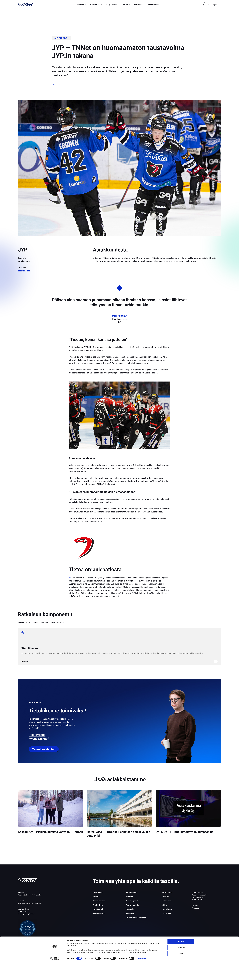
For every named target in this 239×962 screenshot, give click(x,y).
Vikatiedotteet (197, 900)
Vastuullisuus (167, 909)
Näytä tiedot (142, 958)
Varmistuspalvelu (132, 901)
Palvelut (80, 4)
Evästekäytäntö (197, 897)
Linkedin (195, 906)
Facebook (195, 908)
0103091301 (37, 735)
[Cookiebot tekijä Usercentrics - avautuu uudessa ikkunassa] (54, 958)
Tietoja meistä (111, 4)
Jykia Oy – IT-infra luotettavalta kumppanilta (185, 832)
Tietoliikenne (24, 271)
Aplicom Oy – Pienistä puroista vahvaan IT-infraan (50, 832)
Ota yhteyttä (212, 4)
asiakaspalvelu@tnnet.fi (26, 914)
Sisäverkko (130, 913)
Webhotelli (130, 909)
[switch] (98, 958)
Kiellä (181, 953)
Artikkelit (127, 4)
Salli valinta (181, 947)
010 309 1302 (23, 911)
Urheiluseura (56, 85)
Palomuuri (129, 897)
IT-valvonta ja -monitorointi (136, 917)
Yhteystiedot (139, 4)
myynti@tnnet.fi (39, 739)
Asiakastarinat (96, 4)
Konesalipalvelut (99, 913)
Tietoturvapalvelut (132, 905)
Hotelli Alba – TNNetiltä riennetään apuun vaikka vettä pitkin (118, 833)
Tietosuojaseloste (198, 892)
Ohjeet (164, 905)
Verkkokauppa (154, 4)
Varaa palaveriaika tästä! (43, 749)
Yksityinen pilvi (98, 909)
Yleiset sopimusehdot (199, 895)
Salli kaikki (180, 941)
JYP (70, 578)
